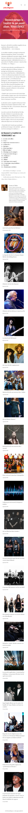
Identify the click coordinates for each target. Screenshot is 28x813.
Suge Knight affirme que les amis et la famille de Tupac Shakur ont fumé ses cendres (13, 705)
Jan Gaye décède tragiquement (11, 365)
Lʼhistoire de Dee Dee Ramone (11, 284)
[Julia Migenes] (8, 5)
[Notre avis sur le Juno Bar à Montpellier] (14, 472)
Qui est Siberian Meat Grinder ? (11, 531)
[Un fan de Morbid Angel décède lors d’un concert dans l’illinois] (14, 555)
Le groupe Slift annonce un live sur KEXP (14, 587)
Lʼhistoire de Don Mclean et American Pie (14, 311)
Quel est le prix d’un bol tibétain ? (12, 228)
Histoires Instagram (6, 54)
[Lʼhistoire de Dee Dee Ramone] (14, 281)
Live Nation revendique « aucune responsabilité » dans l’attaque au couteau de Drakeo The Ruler (13, 173)
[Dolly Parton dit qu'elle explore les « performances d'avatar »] (14, 761)
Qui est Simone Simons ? (9, 419)
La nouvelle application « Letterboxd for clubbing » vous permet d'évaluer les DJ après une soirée (13, 674)
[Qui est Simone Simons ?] (14, 416)
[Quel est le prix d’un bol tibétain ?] (14, 225)
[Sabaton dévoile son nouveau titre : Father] (14, 389)
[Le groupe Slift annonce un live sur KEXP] (14, 584)
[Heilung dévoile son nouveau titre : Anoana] (14, 443)
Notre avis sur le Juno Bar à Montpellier (13, 475)
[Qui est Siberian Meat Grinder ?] (14, 528)
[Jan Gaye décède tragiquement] (14, 362)
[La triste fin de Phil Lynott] (14, 335)
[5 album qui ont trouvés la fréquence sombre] (14, 499)
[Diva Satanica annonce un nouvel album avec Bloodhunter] (14, 611)
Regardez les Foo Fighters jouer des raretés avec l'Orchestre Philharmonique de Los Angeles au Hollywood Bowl (14, 735)
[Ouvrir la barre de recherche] (21, 5)
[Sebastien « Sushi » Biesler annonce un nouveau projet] (14, 640)
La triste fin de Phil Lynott (9, 338)
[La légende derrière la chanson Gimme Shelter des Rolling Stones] (14, 252)
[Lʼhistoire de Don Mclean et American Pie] (14, 308)
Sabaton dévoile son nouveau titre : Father (14, 392)
